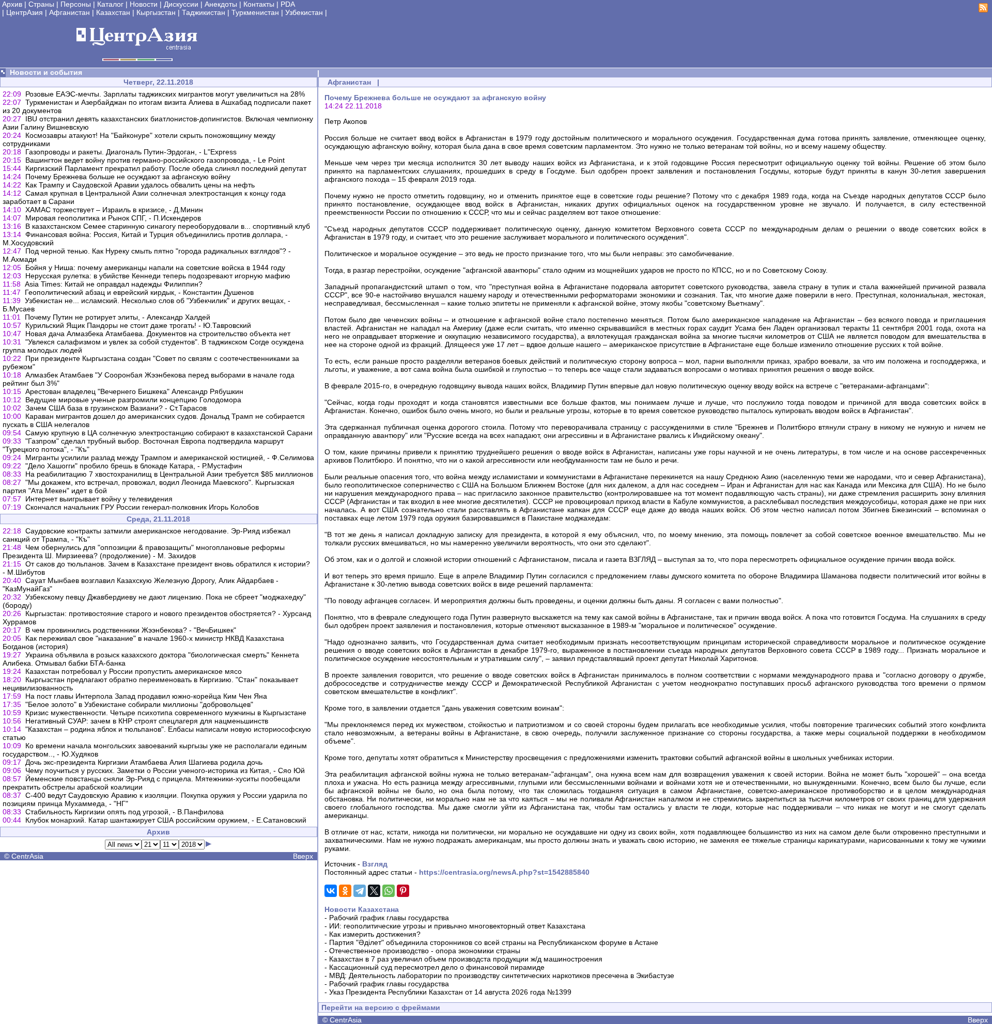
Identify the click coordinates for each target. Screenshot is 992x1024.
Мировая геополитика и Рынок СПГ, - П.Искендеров (113, 218)
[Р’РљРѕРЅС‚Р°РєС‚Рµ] (330, 891)
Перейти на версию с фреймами (380, 1007)
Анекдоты (221, 4)
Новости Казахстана (361, 909)
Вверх (303, 856)
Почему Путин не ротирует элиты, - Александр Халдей (117, 317)
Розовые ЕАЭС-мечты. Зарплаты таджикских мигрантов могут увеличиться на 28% (165, 94)
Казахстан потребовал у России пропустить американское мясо (133, 671)
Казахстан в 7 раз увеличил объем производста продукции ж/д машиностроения (465, 959)
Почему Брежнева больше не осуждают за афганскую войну (127, 176)
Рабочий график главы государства (389, 917)
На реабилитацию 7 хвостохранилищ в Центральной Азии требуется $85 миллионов (169, 474)
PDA (288, 4)
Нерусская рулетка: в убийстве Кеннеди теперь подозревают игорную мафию (157, 276)
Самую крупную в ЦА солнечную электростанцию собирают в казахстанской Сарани (169, 433)
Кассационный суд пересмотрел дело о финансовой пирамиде (437, 967)
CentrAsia (27, 856)
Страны (41, 4)
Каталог (110, 4)
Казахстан (113, 12)
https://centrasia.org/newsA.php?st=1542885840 (504, 872)
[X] (374, 891)
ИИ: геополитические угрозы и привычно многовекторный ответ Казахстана (457, 926)
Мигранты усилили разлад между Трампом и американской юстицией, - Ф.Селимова (169, 457)
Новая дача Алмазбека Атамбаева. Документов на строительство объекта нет (157, 333)
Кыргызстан (156, 12)
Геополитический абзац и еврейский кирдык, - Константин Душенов (139, 292)
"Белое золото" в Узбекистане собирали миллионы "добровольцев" (139, 704)
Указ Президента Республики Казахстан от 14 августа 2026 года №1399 (450, 992)
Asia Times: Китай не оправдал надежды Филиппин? (114, 284)
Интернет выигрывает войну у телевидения (99, 499)
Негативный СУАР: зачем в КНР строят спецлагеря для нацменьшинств (146, 721)
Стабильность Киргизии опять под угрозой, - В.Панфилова (124, 812)
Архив (12, 4)
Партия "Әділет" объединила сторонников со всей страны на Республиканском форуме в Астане (493, 942)
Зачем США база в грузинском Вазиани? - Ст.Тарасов (116, 408)
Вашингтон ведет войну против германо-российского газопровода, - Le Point (155, 160)
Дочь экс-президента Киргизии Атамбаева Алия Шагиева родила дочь (143, 762)
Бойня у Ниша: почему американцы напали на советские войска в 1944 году (155, 267)
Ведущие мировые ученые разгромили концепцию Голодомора (133, 400)
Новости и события (46, 72)
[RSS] (983, 10)
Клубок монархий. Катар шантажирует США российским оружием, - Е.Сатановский (165, 820)
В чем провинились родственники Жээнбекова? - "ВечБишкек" (130, 630)
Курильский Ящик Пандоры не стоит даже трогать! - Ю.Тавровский (138, 325)
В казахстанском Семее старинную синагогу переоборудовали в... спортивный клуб (167, 226)
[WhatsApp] (388, 891)
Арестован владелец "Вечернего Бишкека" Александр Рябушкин (134, 391)
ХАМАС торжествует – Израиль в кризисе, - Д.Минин (114, 210)
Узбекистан (304, 12)
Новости (144, 4)
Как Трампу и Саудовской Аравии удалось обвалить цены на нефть (140, 185)
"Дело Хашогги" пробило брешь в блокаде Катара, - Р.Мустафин (133, 466)
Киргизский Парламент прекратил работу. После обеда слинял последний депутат (165, 168)
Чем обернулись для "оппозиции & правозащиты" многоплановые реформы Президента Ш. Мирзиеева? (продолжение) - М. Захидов (144, 551)
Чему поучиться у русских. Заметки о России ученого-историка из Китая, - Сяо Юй (165, 770)
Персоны (75, 4)
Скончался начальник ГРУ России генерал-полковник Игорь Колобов (142, 507)
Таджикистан (203, 12)
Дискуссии (181, 4)
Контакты (258, 4)
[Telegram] (359, 891)
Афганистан (69, 12)
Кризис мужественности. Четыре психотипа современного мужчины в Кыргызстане (165, 712)
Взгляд (375, 864)
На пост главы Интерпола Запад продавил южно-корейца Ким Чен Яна (146, 696)
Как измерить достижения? (375, 934)
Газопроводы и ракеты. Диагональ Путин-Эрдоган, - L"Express (131, 152)
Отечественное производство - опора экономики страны (424, 951)
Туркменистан (255, 12)
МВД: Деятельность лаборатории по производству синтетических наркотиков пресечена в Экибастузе (501, 975)
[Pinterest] (403, 891)
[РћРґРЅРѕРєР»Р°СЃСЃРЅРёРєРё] (345, 891)
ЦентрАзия (24, 12)
